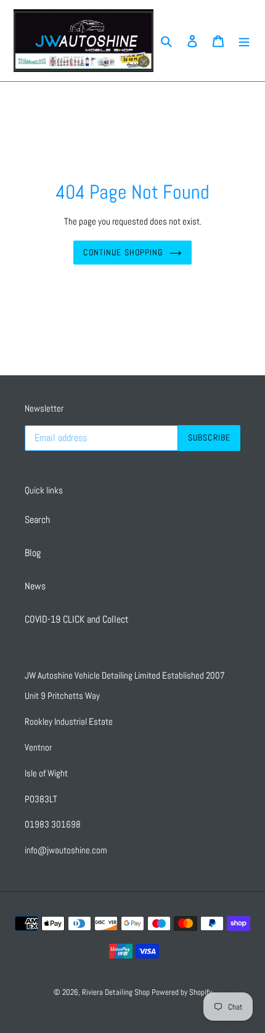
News (35, 586)
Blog (33, 552)
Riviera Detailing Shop (117, 992)
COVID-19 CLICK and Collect (77, 619)
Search (37, 519)
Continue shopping (123, 252)
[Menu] (244, 40)
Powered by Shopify (182, 992)
